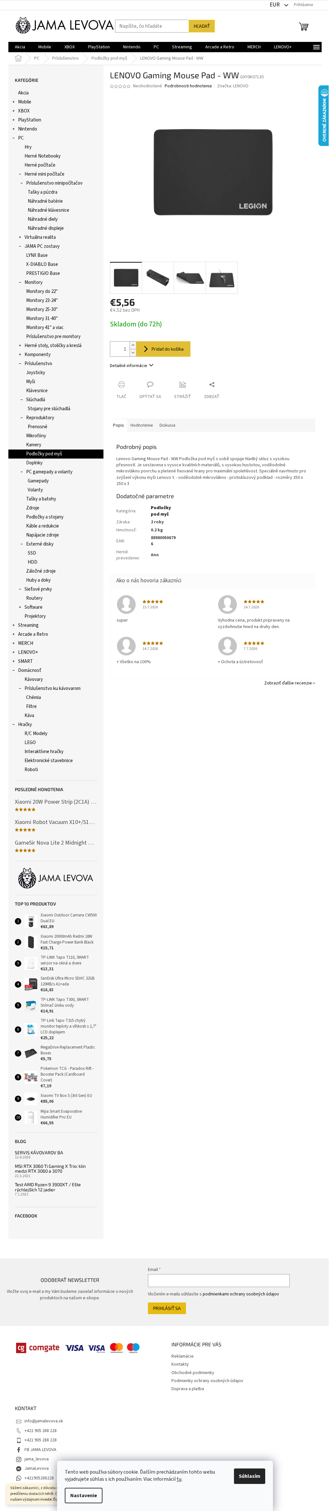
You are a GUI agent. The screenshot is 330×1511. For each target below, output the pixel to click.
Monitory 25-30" (42, 309)
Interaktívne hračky (43, 751)
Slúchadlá (35, 399)
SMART (25, 661)
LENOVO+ (28, 652)
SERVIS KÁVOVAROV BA (39, 1152)
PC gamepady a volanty (49, 472)
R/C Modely (35, 733)
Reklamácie (182, 1356)
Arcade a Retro (33, 634)
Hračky (25, 724)
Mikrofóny (36, 435)
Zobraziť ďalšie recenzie (288, 683)
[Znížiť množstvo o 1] (133, 352)
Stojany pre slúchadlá (49, 408)
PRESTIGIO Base (43, 273)
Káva (29, 715)
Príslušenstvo (38, 363)
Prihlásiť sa (167, 1308)
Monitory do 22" (42, 291)
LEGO (30, 742)
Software (33, 607)
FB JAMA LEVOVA (40, 1450)
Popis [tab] (118, 425)
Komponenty (37, 354)
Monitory (33, 282)
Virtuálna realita (40, 237)
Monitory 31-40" (42, 318)
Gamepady (38, 481)
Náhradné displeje (46, 228)
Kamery (33, 444)
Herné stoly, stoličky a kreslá (53, 345)
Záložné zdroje (41, 571)
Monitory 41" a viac (44, 327)
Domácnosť (29, 670)
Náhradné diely (43, 219)
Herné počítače (39, 165)
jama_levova (36, 1459)
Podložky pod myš (44, 453)
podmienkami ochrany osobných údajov (241, 1294)
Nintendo (27, 129)
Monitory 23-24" (42, 300)
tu (179, 1479)
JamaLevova (36, 1468)
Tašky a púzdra (42, 192)
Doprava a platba (187, 1389)
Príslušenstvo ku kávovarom (52, 688)
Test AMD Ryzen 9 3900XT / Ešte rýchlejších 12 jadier (48, 1187)
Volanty (35, 490)
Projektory (35, 616)
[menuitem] (20, 47)
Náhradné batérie (45, 201)
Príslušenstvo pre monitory (53, 336)
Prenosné (37, 426)
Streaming (28, 625)
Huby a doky (38, 580)
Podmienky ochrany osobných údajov (207, 1381)
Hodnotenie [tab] (142, 425)
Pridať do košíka (167, 349)
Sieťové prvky (38, 589)
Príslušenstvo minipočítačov (54, 183)
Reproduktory (40, 417)
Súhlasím (249, 1476)
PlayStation (29, 120)
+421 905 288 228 (40, 1431)
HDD (32, 562)
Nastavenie (83, 1495)
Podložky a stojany (44, 517)
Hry (28, 147)
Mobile (24, 102)
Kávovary (33, 679)
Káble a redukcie (42, 526)
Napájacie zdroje (42, 535)
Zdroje (32, 508)
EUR (275, 5)
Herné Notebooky (42, 156)
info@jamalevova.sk (43, 1421)
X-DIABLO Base (42, 264)
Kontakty (180, 1364)
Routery (34, 598)
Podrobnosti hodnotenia (188, 86)
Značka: (232, 86)
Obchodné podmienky (192, 1373)
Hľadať (202, 26)
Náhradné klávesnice (48, 210)
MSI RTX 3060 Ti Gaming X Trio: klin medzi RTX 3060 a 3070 (50, 1169)
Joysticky (35, 372)
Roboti (31, 769)
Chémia (33, 697)
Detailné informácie (128, 366)
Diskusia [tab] (167, 425)
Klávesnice (37, 390)
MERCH (25, 643)
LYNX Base (37, 255)
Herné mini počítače (44, 174)
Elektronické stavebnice (48, 760)
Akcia (23, 93)
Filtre (31, 706)
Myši (30, 381)
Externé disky (39, 544)
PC (21, 138)
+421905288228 (39, 1478)
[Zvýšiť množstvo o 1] (133, 345)
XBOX (24, 111)
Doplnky (34, 463)
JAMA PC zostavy (42, 246)
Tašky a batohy (41, 499)
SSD (32, 553)
